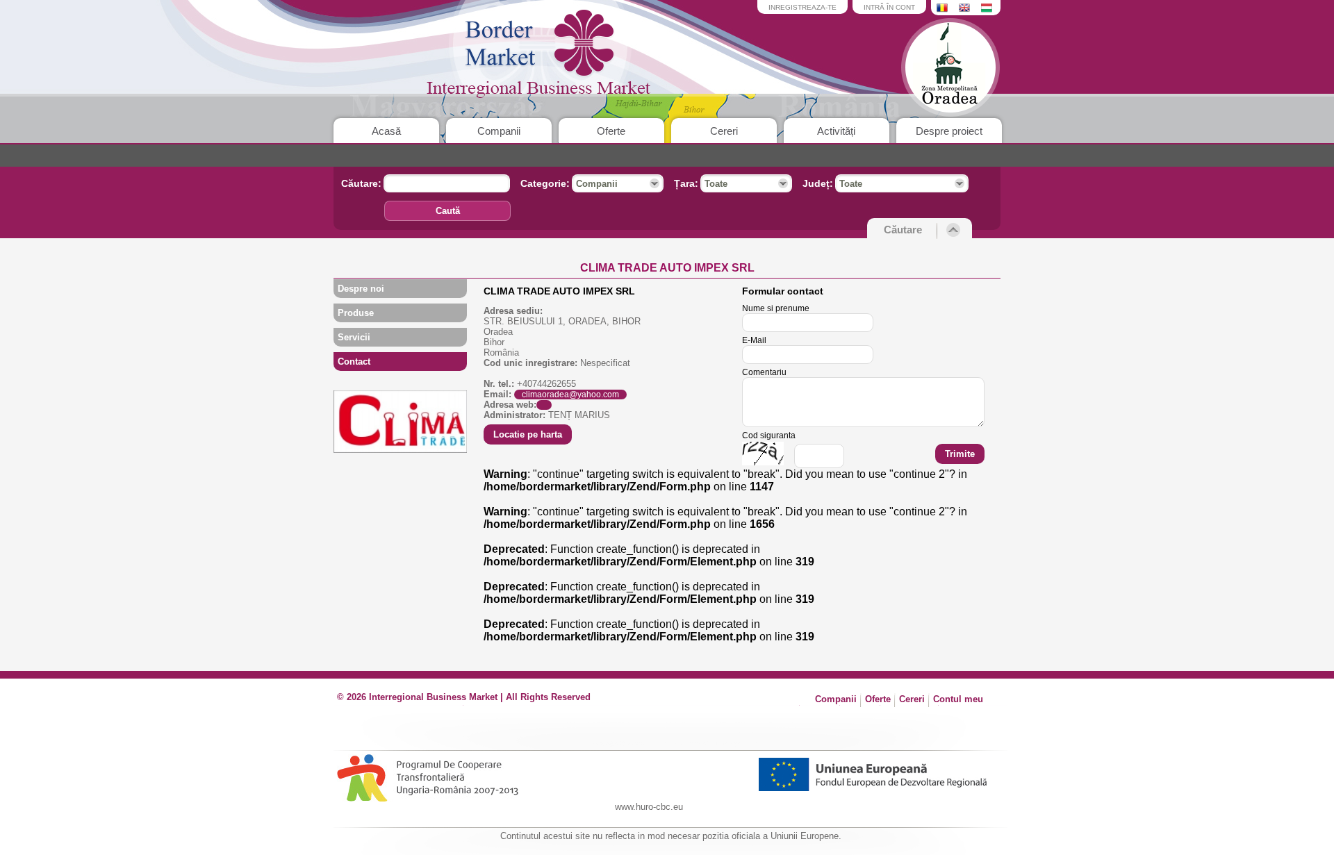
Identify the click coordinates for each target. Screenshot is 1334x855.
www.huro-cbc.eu (649, 807)
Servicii (354, 337)
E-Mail (754, 340)
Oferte (611, 131)
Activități (836, 131)
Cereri (724, 131)
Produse (356, 313)
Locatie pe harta (527, 434)
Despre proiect (949, 131)
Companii (498, 131)
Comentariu (764, 372)
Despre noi (361, 288)
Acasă (386, 131)
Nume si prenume (775, 308)
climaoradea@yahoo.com (570, 394)
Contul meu (958, 699)
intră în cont (889, 7)
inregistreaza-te (802, 7)
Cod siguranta (769, 435)
